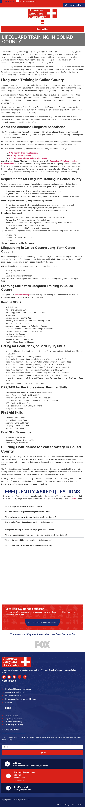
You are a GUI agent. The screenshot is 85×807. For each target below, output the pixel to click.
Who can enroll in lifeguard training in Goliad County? (27, 512)
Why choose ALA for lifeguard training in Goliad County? (29, 545)
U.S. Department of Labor (20, 155)
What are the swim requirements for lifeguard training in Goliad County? (36, 535)
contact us (72, 499)
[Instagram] (19, 677)
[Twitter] (4, 677)
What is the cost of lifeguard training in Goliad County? (28, 540)
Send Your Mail (21, 787)
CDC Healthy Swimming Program (23, 153)
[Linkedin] (9, 677)
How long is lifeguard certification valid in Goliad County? (29, 522)
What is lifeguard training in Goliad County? (23, 506)
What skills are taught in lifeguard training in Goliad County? (30, 517)
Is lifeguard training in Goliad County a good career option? (30, 530)
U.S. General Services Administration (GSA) (28, 158)
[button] (42, 22)
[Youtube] (14, 677)
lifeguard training (21, 295)
